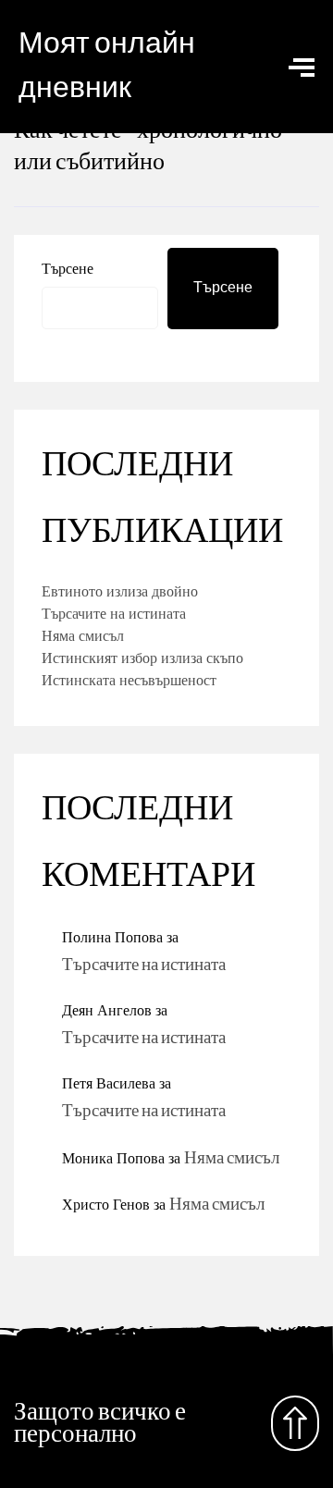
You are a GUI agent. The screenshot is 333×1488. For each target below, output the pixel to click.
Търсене (67, 268)
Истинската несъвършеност (129, 680)
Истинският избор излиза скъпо (142, 657)
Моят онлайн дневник (106, 66)
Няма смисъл (83, 635)
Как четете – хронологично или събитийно (148, 147)
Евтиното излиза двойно (120, 591)
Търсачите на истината (114, 613)
